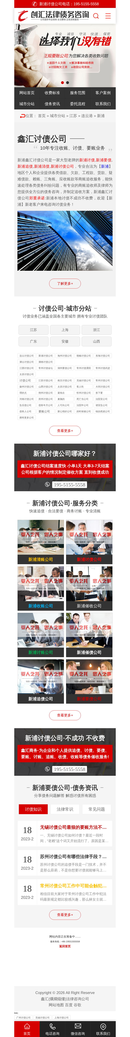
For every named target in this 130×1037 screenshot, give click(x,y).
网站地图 (56, 1005)
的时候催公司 (84, 411)
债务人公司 (25, 411)
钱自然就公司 (103, 411)
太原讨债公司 (27, 374)
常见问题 (96, 809)
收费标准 (52, 93)
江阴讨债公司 (27, 368)
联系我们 (103, 104)
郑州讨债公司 (46, 399)
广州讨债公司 (23, 1017)
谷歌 (77, 1005)
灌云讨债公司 (27, 362)
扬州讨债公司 (27, 386)
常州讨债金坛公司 (46, 368)
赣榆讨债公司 (84, 355)
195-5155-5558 (69, 485)
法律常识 (65, 809)
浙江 (96, 330)
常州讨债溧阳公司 (84, 368)
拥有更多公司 (27, 417)
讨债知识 (33, 809)
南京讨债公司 (65, 380)
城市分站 (27, 104)
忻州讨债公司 (84, 392)
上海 (65, 330)
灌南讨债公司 (46, 362)
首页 (42, 116)
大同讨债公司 (103, 386)
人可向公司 (63, 405)
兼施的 (61, 399)
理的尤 (23, 392)
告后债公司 (25, 405)
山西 (96, 341)
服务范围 (77, 93)
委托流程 (77, 104)
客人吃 (80, 386)
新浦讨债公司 (46, 355)
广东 (33, 341)
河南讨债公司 (27, 399)
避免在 (61, 392)
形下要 (99, 392)
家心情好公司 (65, 411)
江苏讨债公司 (46, 380)
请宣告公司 (101, 405)
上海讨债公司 (61, 1017)
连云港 (87, 116)
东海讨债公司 (103, 355)
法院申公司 (82, 405)
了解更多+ (65, 284)
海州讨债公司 (65, 355)
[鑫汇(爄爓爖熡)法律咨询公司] (53, 15)
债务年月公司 (46, 405)
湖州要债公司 (65, 368)
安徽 (65, 341)
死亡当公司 (82, 399)
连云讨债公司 (27, 355)
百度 (69, 1005)
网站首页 (27, 93)
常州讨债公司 (103, 380)
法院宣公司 (101, 399)
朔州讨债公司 (46, 392)
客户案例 (103, 93)
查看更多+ (65, 431)
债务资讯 (52, 104)
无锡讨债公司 (84, 380)
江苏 (73, 116)
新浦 (101, 116)
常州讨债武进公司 (103, 368)
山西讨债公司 (46, 386)
